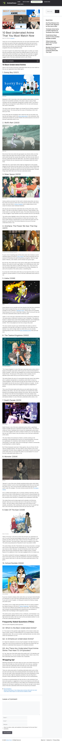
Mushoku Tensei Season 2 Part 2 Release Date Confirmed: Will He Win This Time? (20, 690)
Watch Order (26, 1)
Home (18, 1)
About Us (43, 740)
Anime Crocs (9, 740)
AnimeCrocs (11, 3)
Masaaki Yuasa (20, 310)
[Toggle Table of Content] (37, 61)
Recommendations (36, 1)
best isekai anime (23, 116)
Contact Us (49, 740)
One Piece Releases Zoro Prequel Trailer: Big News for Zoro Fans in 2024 (52, 24)
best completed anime (25, 330)
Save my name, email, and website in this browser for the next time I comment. (20, 728)
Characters (47, 1)
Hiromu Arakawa (19, 204)
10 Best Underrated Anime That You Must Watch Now (51, 43)
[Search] (57, 11)
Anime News (20, 4)
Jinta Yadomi (20, 256)
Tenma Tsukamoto (23, 606)
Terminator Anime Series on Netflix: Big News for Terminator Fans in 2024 (52, 30)
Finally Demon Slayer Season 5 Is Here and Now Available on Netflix (17, 691)
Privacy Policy (56, 740)
